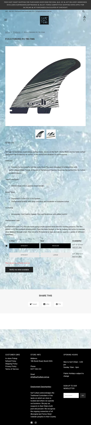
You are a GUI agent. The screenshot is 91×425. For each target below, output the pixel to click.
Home (7, 32)
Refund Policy (10, 361)
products (16, 32)
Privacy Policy (10, 366)
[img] (83, 11)
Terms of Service (12, 369)
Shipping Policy (11, 364)
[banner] (44, 20)
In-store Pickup (11, 358)
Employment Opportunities (41, 387)
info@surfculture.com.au (43, 11)
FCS (6, 43)
